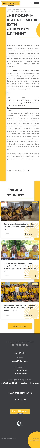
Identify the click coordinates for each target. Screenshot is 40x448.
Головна (9, 9)
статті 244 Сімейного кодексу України (26, 70)
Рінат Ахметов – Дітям (19, 9)
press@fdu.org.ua (20, 361)
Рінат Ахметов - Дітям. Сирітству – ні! (18, 11)
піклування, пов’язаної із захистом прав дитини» (23, 109)
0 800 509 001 (20, 370)
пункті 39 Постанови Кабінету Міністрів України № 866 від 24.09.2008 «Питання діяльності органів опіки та (23, 102)
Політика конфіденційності (32, 440)
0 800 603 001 (20, 373)
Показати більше (20, 326)
